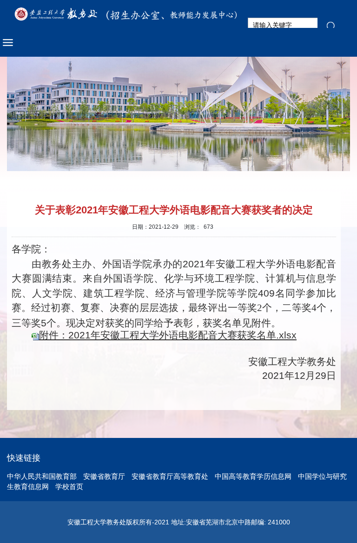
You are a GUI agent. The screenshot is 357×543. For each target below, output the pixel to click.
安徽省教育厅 (104, 476)
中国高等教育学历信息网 (253, 476)
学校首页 (69, 486)
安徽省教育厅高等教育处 (170, 476)
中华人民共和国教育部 (42, 476)
